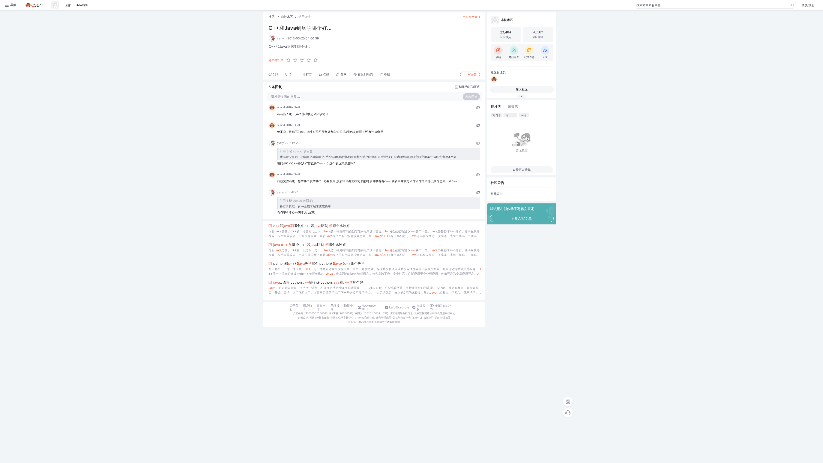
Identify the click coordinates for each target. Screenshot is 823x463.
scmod (281, 107)
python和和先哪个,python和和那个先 (319, 263)
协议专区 (348, 307)
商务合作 (321, 307)
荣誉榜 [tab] (513, 106)
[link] (272, 16)
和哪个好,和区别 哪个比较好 (311, 226)
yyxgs (280, 142)
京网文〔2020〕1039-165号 (371, 313)
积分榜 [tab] (496, 106)
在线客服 (420, 307)
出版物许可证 (431, 317)
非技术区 (287, 16)
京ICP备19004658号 (341, 313)
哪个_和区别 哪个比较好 (309, 244)
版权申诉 (417, 317)
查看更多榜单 (522, 169)
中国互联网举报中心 (342, 317)
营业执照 (445, 317)
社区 (272, 16)
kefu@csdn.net (399, 307)
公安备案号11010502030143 (310, 313)
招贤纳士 (307, 307)
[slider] (303, 60)
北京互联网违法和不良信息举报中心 (434, 313)
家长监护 (303, 317)
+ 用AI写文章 (522, 218)
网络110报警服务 (319, 317)
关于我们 (293, 307)
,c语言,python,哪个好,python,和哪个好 (318, 282)
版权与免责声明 (402, 317)
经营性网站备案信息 (401, 313)
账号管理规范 (383, 317)
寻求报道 (334, 307)
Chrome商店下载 (365, 317)
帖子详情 (305, 16)
